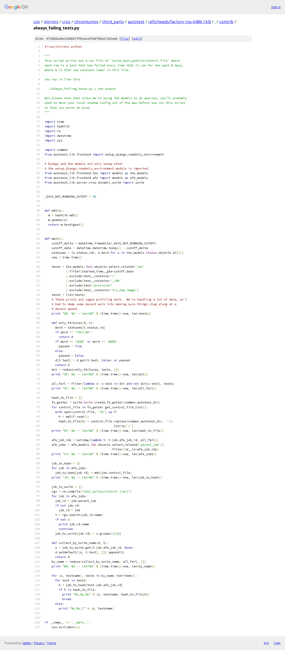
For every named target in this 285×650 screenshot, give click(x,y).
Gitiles (26, 643)
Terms (51, 643)
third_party (113, 21)
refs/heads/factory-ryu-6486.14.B (179, 21)
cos (36, 21)
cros (66, 21)
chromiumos (86, 21)
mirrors (51, 21)
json (277, 643)
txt (266, 643)
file (124, 39)
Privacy (39, 643)
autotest (136, 21)
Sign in (276, 7)
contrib (226, 21)
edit (137, 39)
